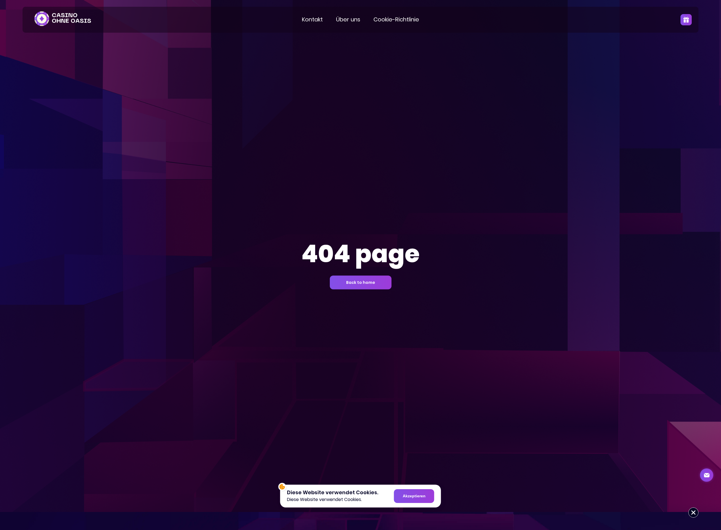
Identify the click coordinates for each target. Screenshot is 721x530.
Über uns (348, 19)
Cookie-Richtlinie (396, 19)
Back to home (360, 282)
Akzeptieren (414, 496)
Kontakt (312, 19)
